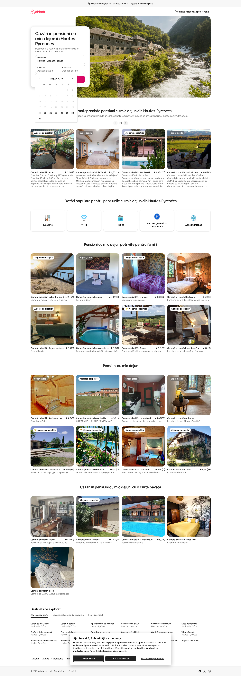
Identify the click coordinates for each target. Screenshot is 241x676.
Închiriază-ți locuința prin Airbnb (192, 11)
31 (40, 118)
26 (51, 113)
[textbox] (47, 70)
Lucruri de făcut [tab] (95, 615)
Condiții (72, 671)
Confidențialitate (58, 671)
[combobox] (60, 61)
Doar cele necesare (120, 658)
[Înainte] (126, 123)
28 (62, 113)
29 (67, 113)
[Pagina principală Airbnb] (38, 11)
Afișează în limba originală (141, 3)
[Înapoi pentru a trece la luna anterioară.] (40, 79)
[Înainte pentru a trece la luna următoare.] (72, 79)
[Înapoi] (115, 123)
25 (45, 113)
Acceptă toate (88, 658)
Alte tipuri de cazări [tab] (39, 615)
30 (72, 113)
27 (56, 113)
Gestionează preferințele (152, 658)
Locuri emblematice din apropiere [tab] (68, 615)
